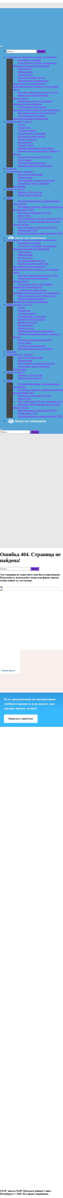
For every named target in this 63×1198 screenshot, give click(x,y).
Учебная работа (27, 130)
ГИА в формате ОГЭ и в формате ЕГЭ (40, 218)
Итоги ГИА (24, 215)
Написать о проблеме (20, 718)
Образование (25, 71)
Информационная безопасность (36, 148)
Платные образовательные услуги (38, 92)
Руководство (25, 74)
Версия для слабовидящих (30, 238)
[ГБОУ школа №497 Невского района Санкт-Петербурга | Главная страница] (31, 39)
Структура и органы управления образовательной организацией (35, 64)
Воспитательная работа (31, 136)
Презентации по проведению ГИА (37, 227)
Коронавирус (25, 142)
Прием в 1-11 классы (30, 192)
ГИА (9, 198)
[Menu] (1, 46)
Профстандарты (27, 139)
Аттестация (24, 160)
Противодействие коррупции (35, 165)
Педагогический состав (31, 77)
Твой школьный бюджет (32, 162)
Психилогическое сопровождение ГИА (40, 233)
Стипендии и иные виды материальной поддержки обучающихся (36, 108)
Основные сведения (29, 60)
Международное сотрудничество (36, 113)
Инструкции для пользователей (36, 180)
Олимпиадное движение (32, 133)
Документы (24, 69)
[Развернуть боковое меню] (1, 586)
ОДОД (21, 124)
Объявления (25, 177)
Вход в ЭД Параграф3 (30, 174)
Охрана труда (26, 145)
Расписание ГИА (27, 230)
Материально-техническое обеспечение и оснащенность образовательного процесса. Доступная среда (35, 85)
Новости (11, 168)
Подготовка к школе (30, 195)
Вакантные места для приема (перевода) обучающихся (32, 103)
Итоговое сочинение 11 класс (34, 212)
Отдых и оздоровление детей (34, 157)
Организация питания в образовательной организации (30, 117)
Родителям (24, 127)
